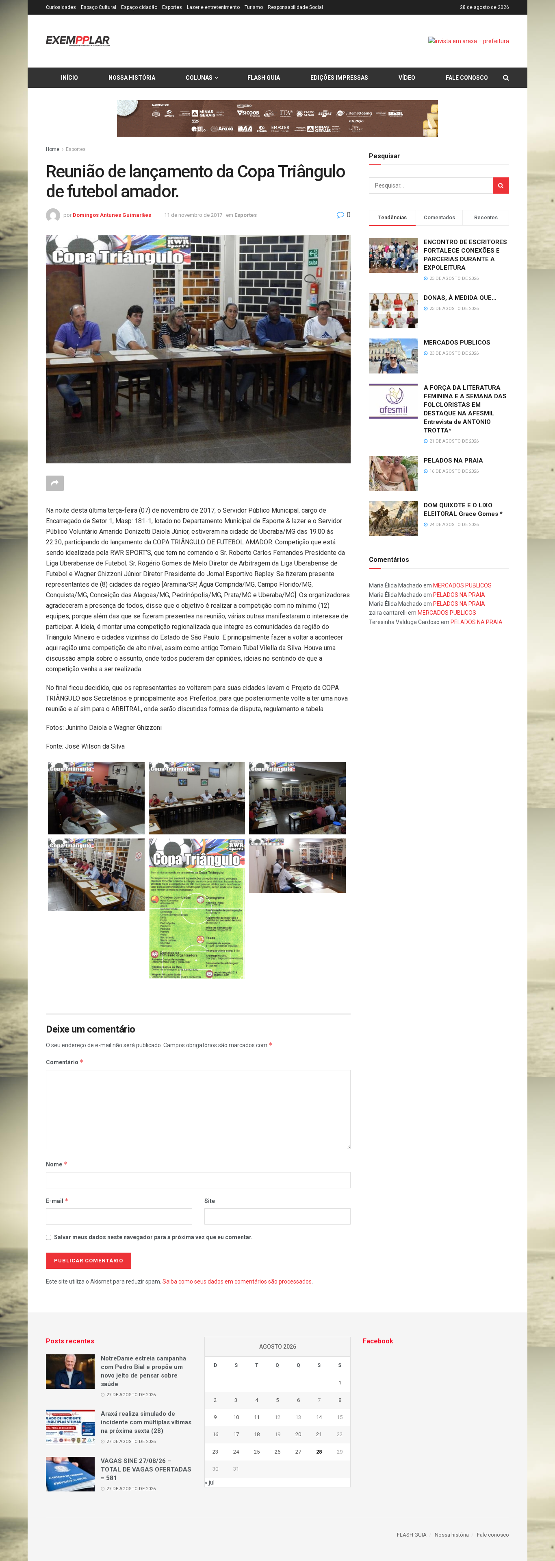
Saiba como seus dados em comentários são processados (237, 1281)
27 (298, 1452)
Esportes (172, 7)
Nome (56, 1164)
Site (209, 1201)
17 (236, 1434)
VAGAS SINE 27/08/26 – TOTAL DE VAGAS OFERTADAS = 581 (146, 1469)
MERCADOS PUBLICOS (457, 342)
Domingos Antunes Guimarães (112, 215)
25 (257, 1452)
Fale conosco (467, 77)
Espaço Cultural (98, 7)
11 (257, 1417)
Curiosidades (61, 7)
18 (257, 1434)
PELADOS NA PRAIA (453, 460)
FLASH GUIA (263, 77)
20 (298, 1434)
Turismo (254, 7)
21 (319, 1434)
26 (277, 1452)
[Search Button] (501, 185)
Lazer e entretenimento (213, 7)
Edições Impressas (339, 77)
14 (319, 1417)
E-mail (57, 1201)
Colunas (199, 77)
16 (215, 1434)
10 (236, 1417)
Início (69, 77)
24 (236, 1452)
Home (52, 149)
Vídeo (407, 77)
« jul (210, 1482)
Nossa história (131, 77)
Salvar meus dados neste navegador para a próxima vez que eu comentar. (153, 1237)
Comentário (65, 1062)
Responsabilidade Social (295, 7)
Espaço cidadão (139, 7)
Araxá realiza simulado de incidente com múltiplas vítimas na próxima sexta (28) (146, 1422)
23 (215, 1452)
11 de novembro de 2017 (193, 215)
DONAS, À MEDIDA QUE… (460, 297)
